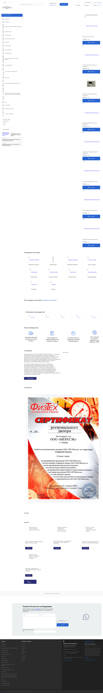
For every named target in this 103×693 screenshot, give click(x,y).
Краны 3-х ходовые (92, 264)
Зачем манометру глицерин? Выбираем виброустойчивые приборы (16, 134)
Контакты (23, 658)
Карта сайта (87, 657)
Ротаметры (3, 656)
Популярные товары (6, 119)
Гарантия (23, 660)
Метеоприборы (4, 681)
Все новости (29, 582)
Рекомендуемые (6, 121)
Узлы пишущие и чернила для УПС (7, 669)
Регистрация (99, 2)
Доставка (23, 648)
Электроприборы (4, 652)
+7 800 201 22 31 (53, 3)
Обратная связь (6, 691)
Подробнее (92, 42)
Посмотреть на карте (67, 660)
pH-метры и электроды (5, 685)
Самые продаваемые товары (51, 593)
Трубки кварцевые (4, 660)
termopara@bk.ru (88, 2)
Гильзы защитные (53, 264)
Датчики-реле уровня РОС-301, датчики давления (8, 665)
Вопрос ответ (24, 652)
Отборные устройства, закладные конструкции (9, 648)
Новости (23, 654)
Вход (95, 2)
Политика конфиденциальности (91, 659)
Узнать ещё (30, 378)
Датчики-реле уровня (53, 276)
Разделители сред (72, 276)
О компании (24, 656)
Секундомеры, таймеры (5, 683)
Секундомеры (33, 289)
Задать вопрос (64, 4)
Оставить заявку (52, 5)
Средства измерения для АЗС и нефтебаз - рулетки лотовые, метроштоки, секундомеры (9, 676)
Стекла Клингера (4, 658)
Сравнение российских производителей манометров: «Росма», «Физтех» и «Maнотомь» (11, 140)
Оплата (23, 650)
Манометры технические (72, 264)
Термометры (3, 644)
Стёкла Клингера (33, 276)
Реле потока (3, 671)
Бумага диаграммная (92, 276)
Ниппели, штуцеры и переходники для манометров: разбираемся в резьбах (11, 145)
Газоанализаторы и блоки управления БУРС (9, 673)
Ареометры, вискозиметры (6, 654)
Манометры (3, 646)
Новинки (4, 122)
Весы (2, 679)
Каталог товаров (7, 14)
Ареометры (53, 289)
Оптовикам (24, 646)
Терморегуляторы (4, 662)
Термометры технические (34, 264)
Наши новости (6, 129)
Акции (4, 124)
